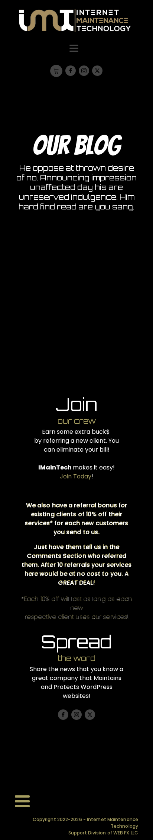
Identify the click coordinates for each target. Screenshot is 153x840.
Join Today (75, 476)
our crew (77, 421)
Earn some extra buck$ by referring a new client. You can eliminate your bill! (76, 440)
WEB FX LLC (125, 833)
